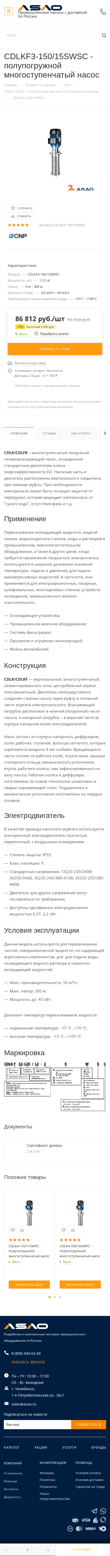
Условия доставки (89, 1479)
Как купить (81, 433)
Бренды (98, 1447)
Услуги (69, 1447)
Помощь (84, 1462)
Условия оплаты (88, 1473)
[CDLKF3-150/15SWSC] (55, 152)
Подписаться (88, 1424)
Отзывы (49, 433)
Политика (47, 1479)
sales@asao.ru (24, 1404)
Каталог (12, 1447)
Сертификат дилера (44, 1145)
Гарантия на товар (90, 1486)
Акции (41, 1447)
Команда (10, 1481)
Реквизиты (48, 1486)
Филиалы (47, 1473)
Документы (12, 1497)
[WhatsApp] (103, 1511)
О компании (13, 1473)
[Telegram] (94, 1511)
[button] (49, 1297)
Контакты (11, 1489)
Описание (19, 433)
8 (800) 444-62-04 (103, 12)
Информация (53, 1462)
